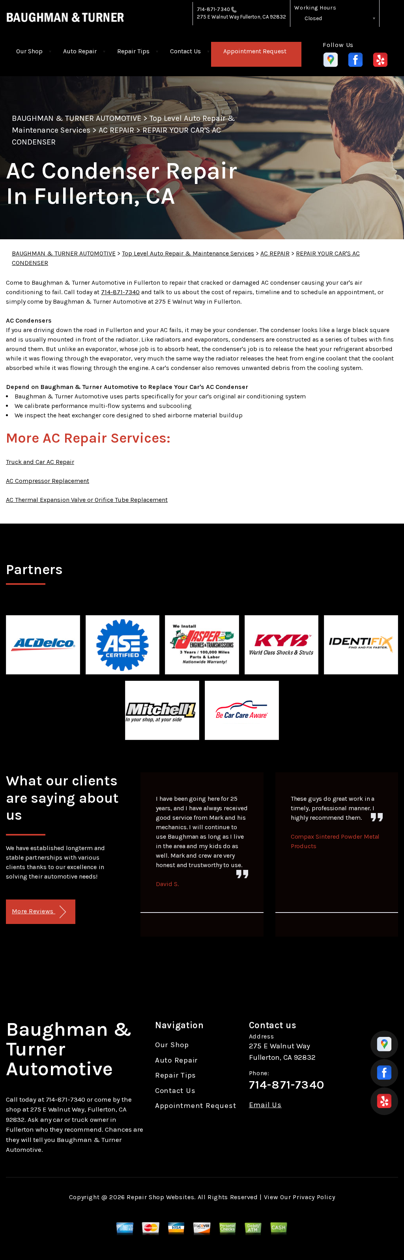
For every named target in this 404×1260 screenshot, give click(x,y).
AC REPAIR (116, 130)
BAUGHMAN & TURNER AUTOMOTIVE (76, 118)
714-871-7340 (213, 9)
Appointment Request (254, 51)
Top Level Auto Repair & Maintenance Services (188, 253)
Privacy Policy (314, 1197)
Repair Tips (133, 51)
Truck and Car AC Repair (40, 462)
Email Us (265, 1105)
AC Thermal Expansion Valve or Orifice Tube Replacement (87, 499)
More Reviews (33, 911)
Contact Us (185, 51)
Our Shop (29, 51)
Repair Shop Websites (160, 1197)
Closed (313, 18)
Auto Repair (80, 51)
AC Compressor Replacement (47, 480)
